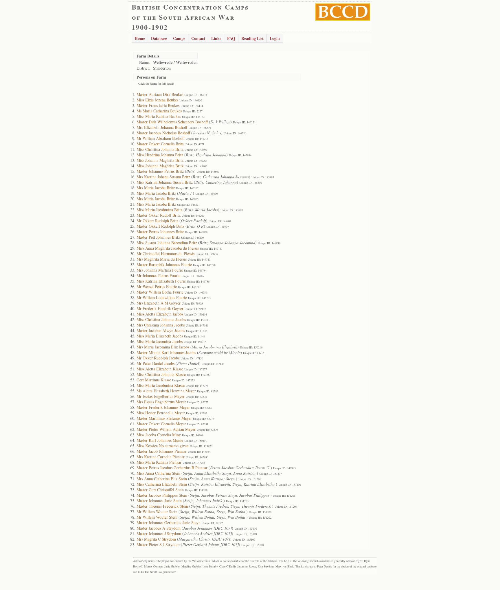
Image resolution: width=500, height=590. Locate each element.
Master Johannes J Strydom (159, 533)
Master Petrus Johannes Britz (160, 231)
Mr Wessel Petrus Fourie (157, 286)
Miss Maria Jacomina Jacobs (160, 341)
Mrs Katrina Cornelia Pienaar (161, 456)
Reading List (252, 38)
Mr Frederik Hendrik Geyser (160, 308)
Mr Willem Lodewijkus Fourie (162, 297)
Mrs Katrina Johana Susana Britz (163, 176)
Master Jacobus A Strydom (159, 528)
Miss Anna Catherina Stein (158, 473)
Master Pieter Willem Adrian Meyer (166, 429)
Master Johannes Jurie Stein (159, 500)
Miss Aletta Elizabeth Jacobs (160, 314)
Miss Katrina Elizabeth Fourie (161, 281)
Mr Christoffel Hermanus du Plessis (165, 253)
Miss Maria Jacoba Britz (156, 193)
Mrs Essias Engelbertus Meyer (161, 402)
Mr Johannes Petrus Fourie (158, 275)
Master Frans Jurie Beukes (158, 105)
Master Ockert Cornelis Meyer (161, 423)
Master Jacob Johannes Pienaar (162, 451)
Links (216, 38)
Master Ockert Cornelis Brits (160, 143)
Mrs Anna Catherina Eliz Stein (162, 478)
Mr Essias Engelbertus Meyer (161, 396)
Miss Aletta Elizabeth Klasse (160, 369)
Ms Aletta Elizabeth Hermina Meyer (166, 391)
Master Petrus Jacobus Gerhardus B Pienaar (172, 467)
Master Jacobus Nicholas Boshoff (163, 133)
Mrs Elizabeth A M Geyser (159, 303)
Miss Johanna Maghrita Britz (160, 160)
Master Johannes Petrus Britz (160, 171)
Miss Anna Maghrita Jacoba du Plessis (168, 248)
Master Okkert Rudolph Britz (160, 226)
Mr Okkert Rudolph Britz (157, 220)
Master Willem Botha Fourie (160, 292)
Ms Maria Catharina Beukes (159, 111)
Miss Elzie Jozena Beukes (157, 100)
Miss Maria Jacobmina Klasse (161, 385)
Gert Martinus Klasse (154, 380)
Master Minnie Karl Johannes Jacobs (166, 352)
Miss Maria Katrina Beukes (159, 116)
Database (159, 38)
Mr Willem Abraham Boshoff (161, 138)
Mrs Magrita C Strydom (156, 539)
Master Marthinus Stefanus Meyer (164, 418)
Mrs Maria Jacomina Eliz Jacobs (163, 347)
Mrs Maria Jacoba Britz (156, 187)
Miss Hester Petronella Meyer (161, 412)
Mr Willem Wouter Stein (157, 511)
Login (275, 38)
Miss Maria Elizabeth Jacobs (160, 336)
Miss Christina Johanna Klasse (161, 374)
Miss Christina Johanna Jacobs (161, 319)
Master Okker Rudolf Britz (159, 215)
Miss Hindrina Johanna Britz (160, 154)
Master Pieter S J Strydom (158, 544)
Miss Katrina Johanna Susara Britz (165, 182)
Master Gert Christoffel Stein (160, 489)
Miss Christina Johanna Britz (160, 149)
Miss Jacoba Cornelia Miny (159, 434)
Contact (198, 38)
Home (140, 38)
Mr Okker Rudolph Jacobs (158, 358)
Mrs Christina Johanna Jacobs (161, 325)
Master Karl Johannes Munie (160, 440)
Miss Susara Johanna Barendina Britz (167, 242)
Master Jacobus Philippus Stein (162, 495)
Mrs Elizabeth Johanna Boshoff (162, 127)
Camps (179, 38)
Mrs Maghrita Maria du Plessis (162, 259)
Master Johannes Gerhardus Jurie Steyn (169, 522)
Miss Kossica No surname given (163, 445)
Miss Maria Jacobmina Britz (159, 209)
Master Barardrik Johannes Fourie (164, 264)
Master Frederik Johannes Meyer (163, 407)
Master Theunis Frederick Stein (162, 506)
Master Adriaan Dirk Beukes (160, 94)
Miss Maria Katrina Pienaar (159, 462)
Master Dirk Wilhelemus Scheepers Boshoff (172, 122)
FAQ (231, 38)
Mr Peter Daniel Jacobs (155, 363)
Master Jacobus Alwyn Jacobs (161, 330)
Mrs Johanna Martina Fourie (160, 270)
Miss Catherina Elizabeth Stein (162, 484)
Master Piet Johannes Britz (158, 237)
